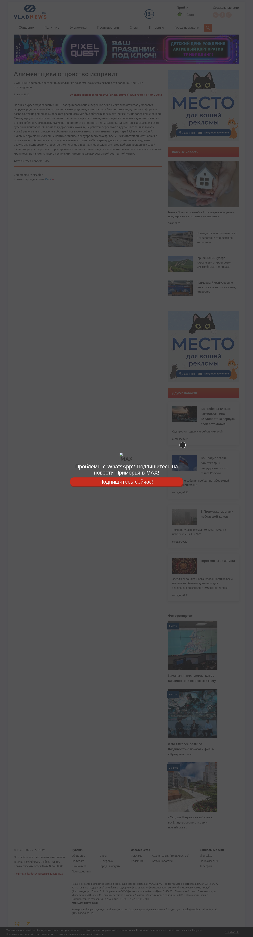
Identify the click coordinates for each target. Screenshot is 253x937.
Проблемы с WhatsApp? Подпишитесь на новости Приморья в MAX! (126, 470)
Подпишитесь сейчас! (126, 482)
